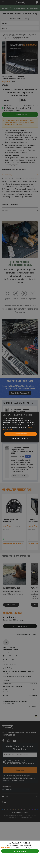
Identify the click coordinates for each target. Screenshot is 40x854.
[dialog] (20, 427)
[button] (20, 439)
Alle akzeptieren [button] (21, 434)
